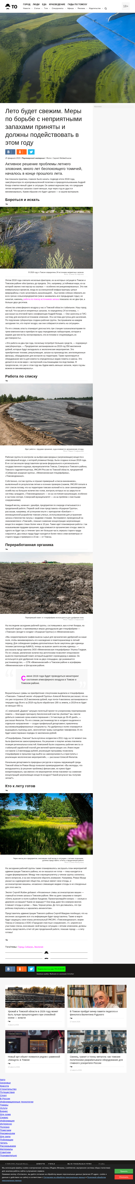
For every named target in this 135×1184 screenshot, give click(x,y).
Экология (38, 947)
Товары (4, 1105)
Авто (2, 1079)
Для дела (5, 1136)
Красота (4, 1086)
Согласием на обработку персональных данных (64, 1177)
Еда (44, 4)
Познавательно (8, 1155)
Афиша (70, 8)
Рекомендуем (7, 1133)
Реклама (81, 8)
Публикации (6, 1139)
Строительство (8, 1089)
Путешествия (7, 1092)
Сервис (4, 1117)
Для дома (5, 1114)
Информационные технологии (16, 1101)
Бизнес (4, 1111)
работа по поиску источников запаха (41, 299)
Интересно (6, 1124)
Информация (7, 1120)
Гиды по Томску (77, 4)
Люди (36, 4)
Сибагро (29, 947)
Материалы (6, 1149)
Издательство (95, 8)
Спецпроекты (57, 8)
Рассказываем (8, 1146)
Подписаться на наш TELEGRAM (51, 969)
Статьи (37, 8)
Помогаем (5, 1130)
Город (26, 4)
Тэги (46, 8)
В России (5, 1098)
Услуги (3, 1108)
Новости (26, 8)
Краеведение (57, 4)
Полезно (4, 1127)
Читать (4, 1143)
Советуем (5, 1152)
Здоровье (5, 1083)
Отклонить (123, 1177)
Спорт (3, 1095)
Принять (123, 1171)
